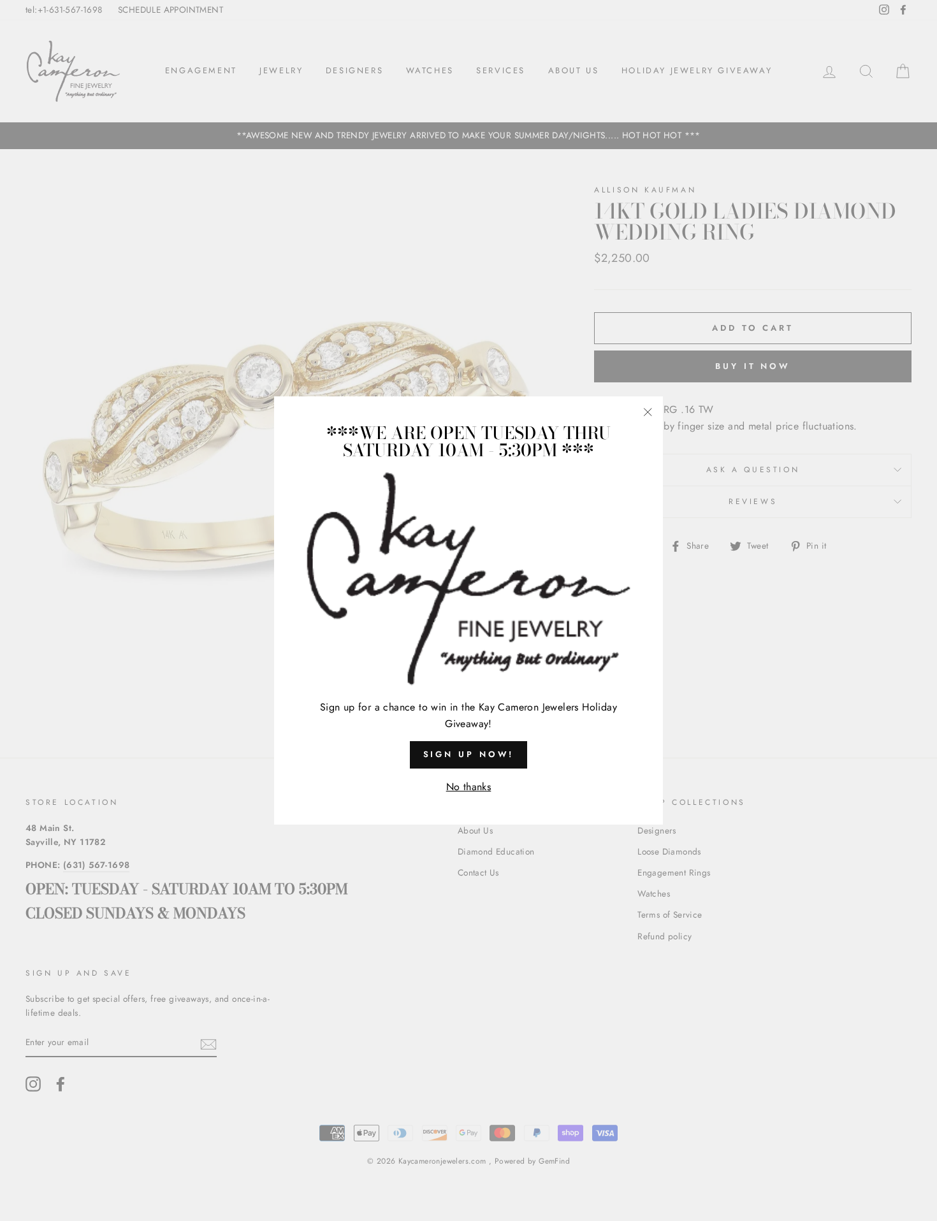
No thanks (468, 786)
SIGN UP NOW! (468, 754)
